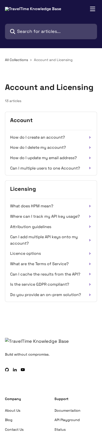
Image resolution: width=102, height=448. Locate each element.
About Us (12, 410)
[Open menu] (92, 9)
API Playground (67, 420)
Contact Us (14, 429)
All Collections (16, 60)
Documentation (67, 410)
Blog (8, 420)
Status (60, 429)
